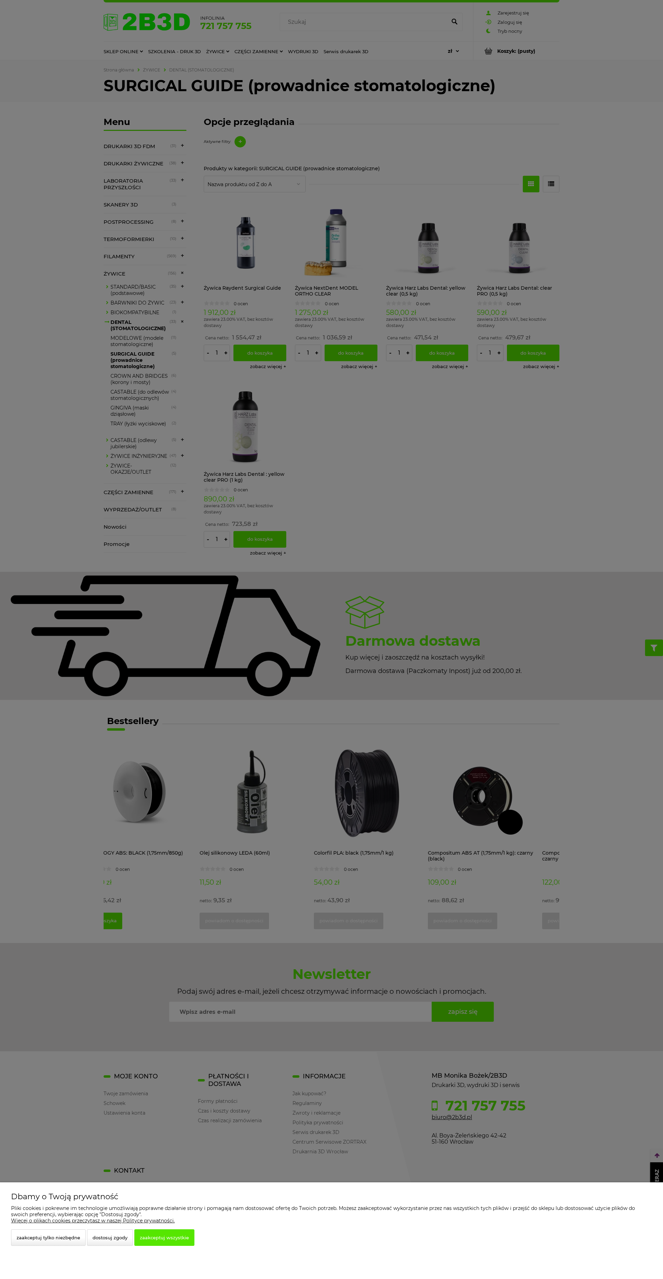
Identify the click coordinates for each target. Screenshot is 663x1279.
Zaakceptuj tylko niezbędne (48, 1237)
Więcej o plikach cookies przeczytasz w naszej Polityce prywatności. (93, 1221)
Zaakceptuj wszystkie (164, 1237)
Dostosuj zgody (110, 1237)
